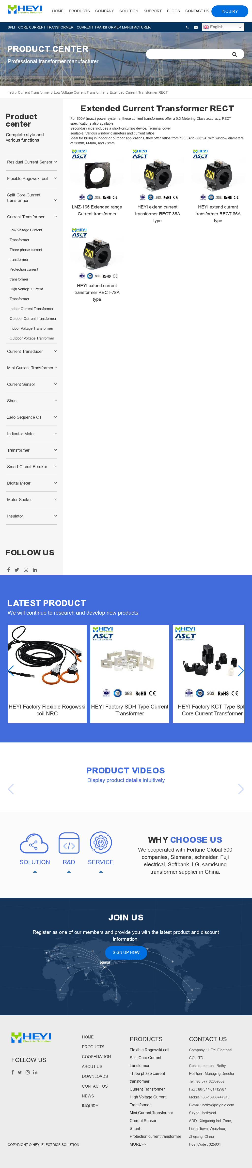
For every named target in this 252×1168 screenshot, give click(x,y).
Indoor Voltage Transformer (31, 328)
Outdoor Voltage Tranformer (32, 338)
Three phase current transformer (26, 255)
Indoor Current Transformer (31, 309)
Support (153, 11)
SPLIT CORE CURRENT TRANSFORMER (40, 27)
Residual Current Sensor (29, 162)
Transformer (18, 450)
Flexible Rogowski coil (27, 178)
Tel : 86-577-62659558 (206, 1081)
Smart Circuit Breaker (27, 466)
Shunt (12, 401)
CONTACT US (95, 1086)
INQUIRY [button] (229, 11)
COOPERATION (96, 1057)
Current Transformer (26, 217)
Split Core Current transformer (23, 198)
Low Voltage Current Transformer (26, 235)
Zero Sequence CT (24, 417)
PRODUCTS (93, 1047)
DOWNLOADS (95, 1076)
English (216, 27)
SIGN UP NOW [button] (126, 952)
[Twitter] (16, 570)
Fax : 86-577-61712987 (207, 1089)
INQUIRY (90, 1106)
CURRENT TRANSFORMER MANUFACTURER (114, 27)
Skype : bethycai (202, 1113)
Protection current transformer (24, 274)
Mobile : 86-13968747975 (209, 1097)
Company (104, 11)
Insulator (15, 516)
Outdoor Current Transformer (33, 318)
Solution (128, 11)
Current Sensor (21, 384)
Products (79, 11)
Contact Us (197, 11)
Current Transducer (25, 351)
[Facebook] (8, 570)
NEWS (88, 1096)
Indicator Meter (21, 433)
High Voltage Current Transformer (26, 294)
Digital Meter (19, 483)
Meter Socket (19, 499)
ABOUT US (92, 1067)
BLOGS (173, 11)
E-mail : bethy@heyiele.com (211, 1105)
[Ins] (25, 570)
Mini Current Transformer (30, 368)
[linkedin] (34, 570)
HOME (57, 11)
